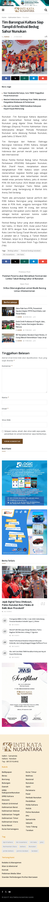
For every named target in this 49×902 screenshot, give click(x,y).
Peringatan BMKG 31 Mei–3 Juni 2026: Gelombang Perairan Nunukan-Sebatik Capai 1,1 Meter (26, 620)
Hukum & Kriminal (10, 803)
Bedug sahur (13, 251)
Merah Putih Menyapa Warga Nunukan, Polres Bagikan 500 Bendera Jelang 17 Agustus (25, 631)
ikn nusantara (8, 254)
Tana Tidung (31, 826)
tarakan (35, 851)
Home (4, 17)
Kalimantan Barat (10, 807)
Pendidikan (30, 801)
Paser (28, 794)
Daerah (5, 786)
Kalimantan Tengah (11, 814)
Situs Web (6, 420)
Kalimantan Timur (10, 818)
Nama (5, 397)
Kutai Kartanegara (10, 829)
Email (5, 408)
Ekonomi (6, 800)
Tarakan (29, 830)
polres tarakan (22, 851)
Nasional (30, 779)
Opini (28, 786)
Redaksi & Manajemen (11, 862)
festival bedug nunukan (30, 251)
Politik (28, 808)
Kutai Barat (7, 825)
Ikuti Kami (6, 448)
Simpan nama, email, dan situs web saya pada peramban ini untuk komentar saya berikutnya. (25, 432)
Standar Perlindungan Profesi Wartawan (20, 877)
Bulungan (6, 783)
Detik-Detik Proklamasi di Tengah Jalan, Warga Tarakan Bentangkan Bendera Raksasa (30, 324)
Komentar (7, 366)
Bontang (6, 779)
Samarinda (30, 819)
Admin (6, 37)
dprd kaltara (8, 842)
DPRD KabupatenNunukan (11, 791)
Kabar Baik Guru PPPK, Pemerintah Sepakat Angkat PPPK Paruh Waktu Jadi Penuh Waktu (30, 311)
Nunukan (26, 17)
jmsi (41, 842)
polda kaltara (8, 851)
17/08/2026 (28, 330)
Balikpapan (7, 772)
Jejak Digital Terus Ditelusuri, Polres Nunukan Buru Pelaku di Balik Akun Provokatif (17, 605)
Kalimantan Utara (14, 17)
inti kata (20, 254)
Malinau (29, 775)
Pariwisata (30, 790)
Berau (4, 775)
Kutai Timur (31, 772)
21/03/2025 (18, 37)
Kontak (5, 870)
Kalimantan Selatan (11, 811)
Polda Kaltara (32, 805)
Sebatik (29, 823)
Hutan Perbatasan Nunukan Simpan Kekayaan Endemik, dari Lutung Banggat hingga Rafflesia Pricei (28, 642)
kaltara (23, 846)
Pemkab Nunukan (33, 797)
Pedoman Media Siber (11, 873)
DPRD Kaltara (8, 796)
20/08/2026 (28, 317)
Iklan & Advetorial (9, 866)
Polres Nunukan (33, 812)
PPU (27, 816)
